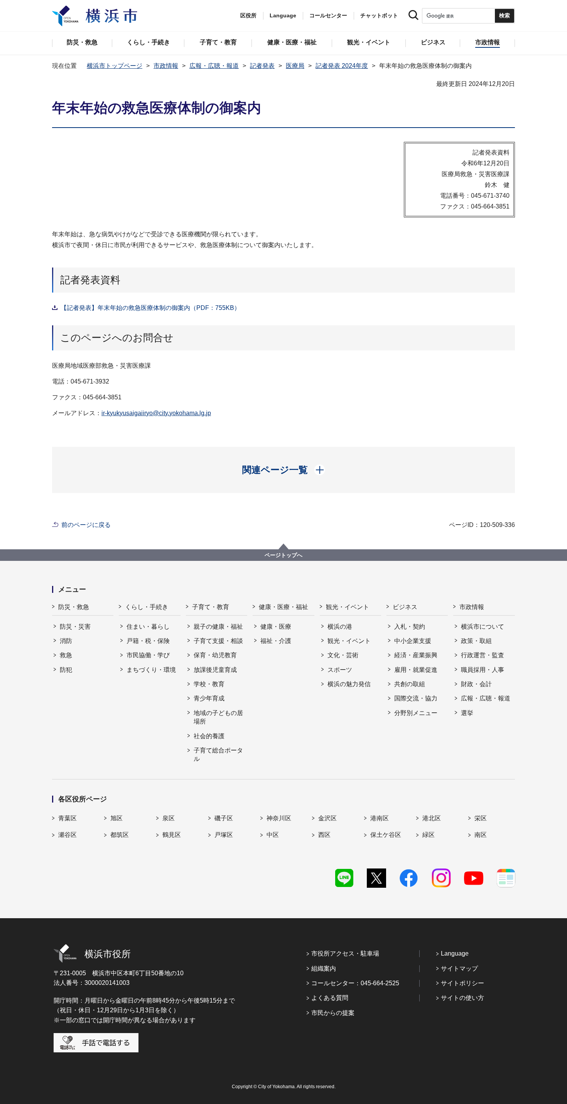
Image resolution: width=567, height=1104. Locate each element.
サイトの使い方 (462, 998)
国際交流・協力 (415, 698)
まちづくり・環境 (151, 669)
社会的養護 (209, 736)
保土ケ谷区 (385, 834)
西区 (324, 834)
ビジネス (405, 607)
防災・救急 (73, 607)
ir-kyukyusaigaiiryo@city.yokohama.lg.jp (156, 413)
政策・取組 (476, 641)
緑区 (428, 834)
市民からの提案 (332, 1013)
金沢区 (327, 818)
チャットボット (379, 15)
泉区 (168, 818)
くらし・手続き (146, 607)
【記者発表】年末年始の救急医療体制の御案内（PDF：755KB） (150, 308)
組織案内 (323, 968)
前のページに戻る (86, 525)
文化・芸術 (342, 655)
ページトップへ (283, 555)
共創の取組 (409, 684)
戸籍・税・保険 (148, 641)
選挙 (467, 713)
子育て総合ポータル (218, 754)
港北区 (431, 818)
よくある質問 (329, 998)
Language (455, 953)
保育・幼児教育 (215, 655)
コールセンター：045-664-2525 (355, 983)
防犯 (66, 669)
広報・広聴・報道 (214, 65)
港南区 (379, 818)
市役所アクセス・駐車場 (345, 953)
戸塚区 (223, 834)
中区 (273, 834)
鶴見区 (171, 834)
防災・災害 (75, 626)
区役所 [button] (248, 15)
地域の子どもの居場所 (218, 717)
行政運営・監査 (482, 655)
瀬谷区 (67, 834)
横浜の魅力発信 (349, 684)
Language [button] (283, 15)
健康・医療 (275, 626)
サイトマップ (459, 968)
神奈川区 (279, 818)
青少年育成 (209, 698)
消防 (66, 641)
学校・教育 (209, 684)
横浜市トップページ (114, 65)
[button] (283, 470)
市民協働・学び (148, 655)
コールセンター (328, 15)
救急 (66, 655)
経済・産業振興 (415, 655)
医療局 (295, 65)
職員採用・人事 (482, 669)
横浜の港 (339, 626)
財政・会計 (476, 684)
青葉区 (67, 818)
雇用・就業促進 (415, 669)
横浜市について (482, 626)
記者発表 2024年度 (342, 65)
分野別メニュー (415, 713)
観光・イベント (347, 607)
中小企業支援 (412, 641)
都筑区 (119, 834)
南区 (480, 834)
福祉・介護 (275, 641)
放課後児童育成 (215, 669)
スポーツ (339, 669)
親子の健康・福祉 (218, 626)
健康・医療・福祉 (283, 607)
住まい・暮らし (148, 626)
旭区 (116, 818)
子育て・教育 (210, 607)
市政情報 (166, 65)
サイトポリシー (462, 983)
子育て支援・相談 (218, 641)
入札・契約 (409, 626)
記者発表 (262, 65)
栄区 (480, 818)
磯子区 (223, 818)
